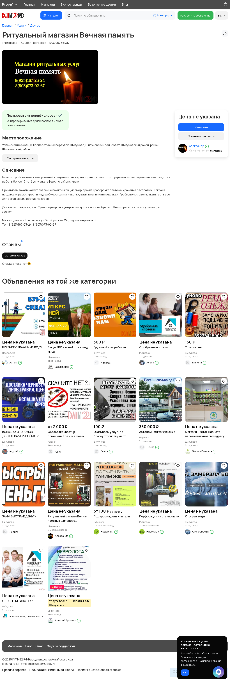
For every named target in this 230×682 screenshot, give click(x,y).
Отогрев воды (201, 531)
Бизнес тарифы (71, 4)
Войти (221, 15)
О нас (39, 646)
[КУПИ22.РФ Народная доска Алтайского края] (15, 15)
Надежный (107, 531)
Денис (150, 447)
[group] (50, 77)
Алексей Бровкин (66, 620)
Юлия (58, 451)
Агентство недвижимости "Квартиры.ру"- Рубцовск (40, 616)
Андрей (14, 451)
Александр (197, 146)
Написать (201, 127)
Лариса (14, 532)
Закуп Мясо (62, 366)
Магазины (48, 4)
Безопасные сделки (102, 4)
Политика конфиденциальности (51, 670)
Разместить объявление (195, 15)
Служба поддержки (61, 646)
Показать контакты (201, 136)
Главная (29, 4)
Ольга (105, 451)
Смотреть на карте (20, 158)
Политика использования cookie (99, 670)
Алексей (106, 363)
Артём (13, 362)
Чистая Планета (202, 451)
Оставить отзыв (15, 255)
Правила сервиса (14, 670)
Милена (197, 362)
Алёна (150, 362)
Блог (125, 4)
